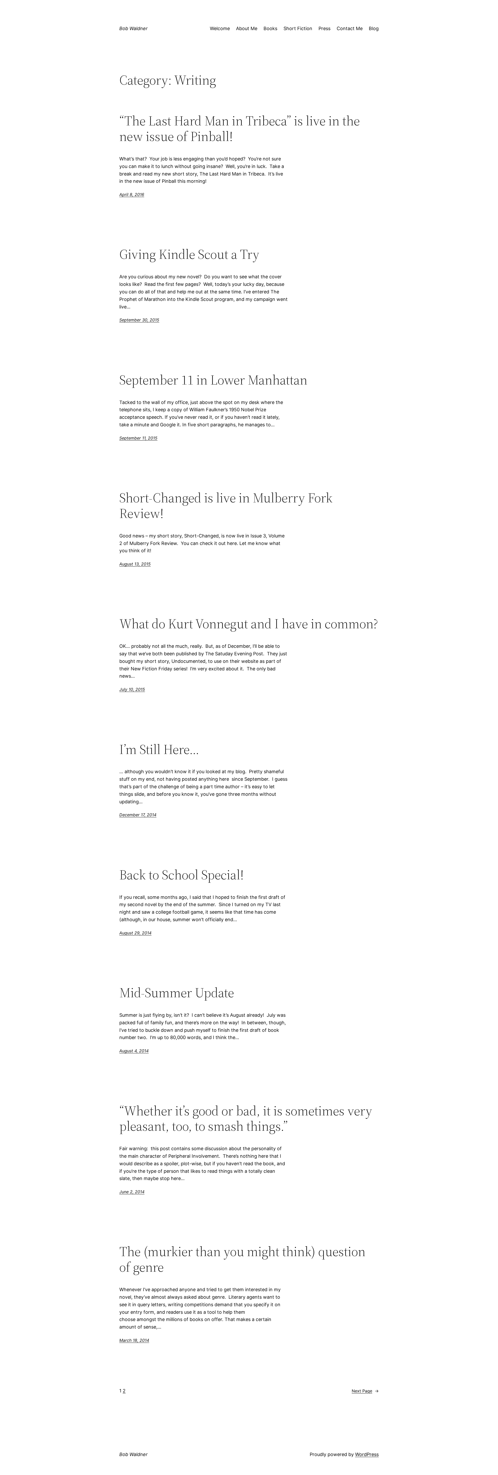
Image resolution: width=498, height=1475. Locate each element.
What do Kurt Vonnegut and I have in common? (248, 623)
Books (270, 28)
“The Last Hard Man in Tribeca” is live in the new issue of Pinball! (239, 128)
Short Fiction (297, 28)
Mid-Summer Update (176, 992)
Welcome (220, 28)
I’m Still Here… (159, 749)
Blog (374, 28)
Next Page (365, 1390)
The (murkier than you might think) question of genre (242, 1259)
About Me (246, 28)
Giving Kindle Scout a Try (189, 254)
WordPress (367, 1454)
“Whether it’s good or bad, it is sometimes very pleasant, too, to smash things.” (245, 1118)
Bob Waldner (133, 28)
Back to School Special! (181, 875)
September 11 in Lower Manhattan (213, 380)
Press (324, 28)
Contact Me (350, 28)
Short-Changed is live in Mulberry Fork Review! (226, 505)
